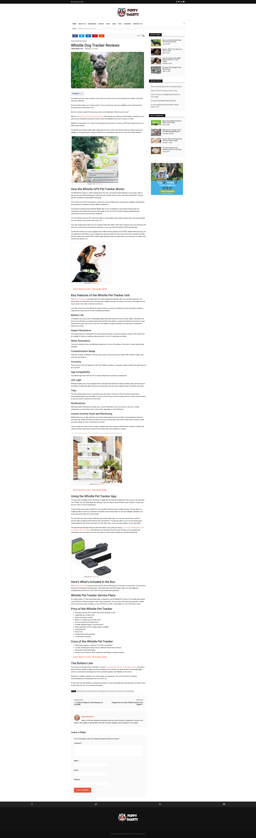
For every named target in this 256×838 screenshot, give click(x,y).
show (80, 93)
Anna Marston (77, 49)
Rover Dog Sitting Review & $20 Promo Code (172, 121)
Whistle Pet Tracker (80, 586)
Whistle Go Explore (80, 299)
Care (114, 24)
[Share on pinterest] (95, 35)
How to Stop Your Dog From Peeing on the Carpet (172, 139)
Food (108, 24)
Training (127, 24)
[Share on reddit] (101, 35)
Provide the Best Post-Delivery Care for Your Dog (171, 148)
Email (76, 770)
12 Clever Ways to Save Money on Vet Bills (88, 703)
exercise (111, 691)
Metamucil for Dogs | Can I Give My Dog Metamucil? (171, 130)
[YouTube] (183, 2)
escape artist (102, 691)
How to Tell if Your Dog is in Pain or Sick (172, 50)
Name (76, 761)
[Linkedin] (181, 2)
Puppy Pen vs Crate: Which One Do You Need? (127, 703)
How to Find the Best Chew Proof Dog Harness (171, 41)
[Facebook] (176, 2)
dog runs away (91, 691)
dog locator (81, 691)
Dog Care (83, 41)
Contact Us (137, 24)
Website (77, 779)
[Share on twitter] (81, 35)
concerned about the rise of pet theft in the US (121, 667)
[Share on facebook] (75, 35)
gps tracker (120, 691)
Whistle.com (99, 184)
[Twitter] (179, 2)
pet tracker (129, 691)
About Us (82, 24)
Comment (78, 743)
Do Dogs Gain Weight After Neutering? (172, 68)
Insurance (92, 24)
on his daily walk (128, 527)
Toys (120, 24)
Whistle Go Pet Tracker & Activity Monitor (90, 116)
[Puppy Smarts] (128, 12)
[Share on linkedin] (88, 35)
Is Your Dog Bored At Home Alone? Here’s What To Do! (165, 106)
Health (101, 24)
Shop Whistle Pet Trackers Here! (90, 289)
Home (74, 24)
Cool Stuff (75, 41)
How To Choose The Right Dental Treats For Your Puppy (171, 59)
